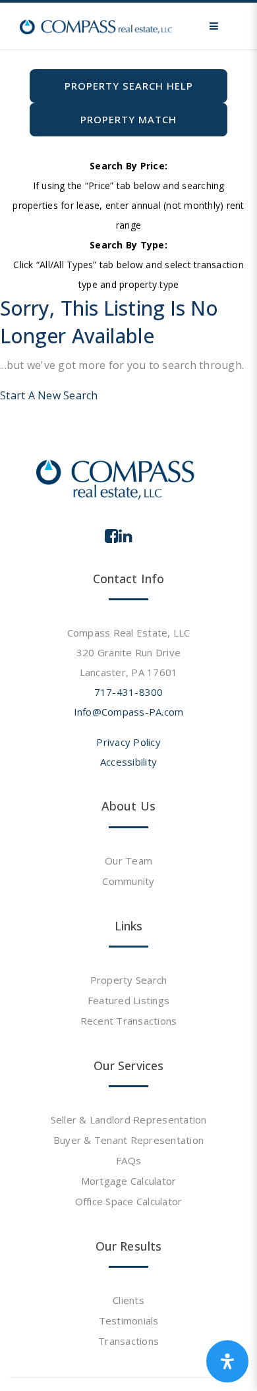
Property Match (128, 119)
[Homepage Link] (96, 25)
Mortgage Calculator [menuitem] (129, 1180)
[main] (128, 202)
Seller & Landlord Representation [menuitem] (129, 1119)
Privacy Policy (128, 742)
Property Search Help (129, 85)
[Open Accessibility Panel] (227, 1361)
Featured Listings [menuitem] (128, 1000)
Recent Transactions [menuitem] (128, 1020)
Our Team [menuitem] (128, 860)
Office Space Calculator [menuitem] (129, 1201)
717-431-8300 (128, 691)
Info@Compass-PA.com (129, 711)
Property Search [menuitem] (128, 979)
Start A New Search (49, 395)
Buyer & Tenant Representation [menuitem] (128, 1140)
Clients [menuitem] (128, 1300)
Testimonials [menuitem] (129, 1320)
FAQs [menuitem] (128, 1160)
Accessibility (128, 761)
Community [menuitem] (128, 881)
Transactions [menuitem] (128, 1341)
